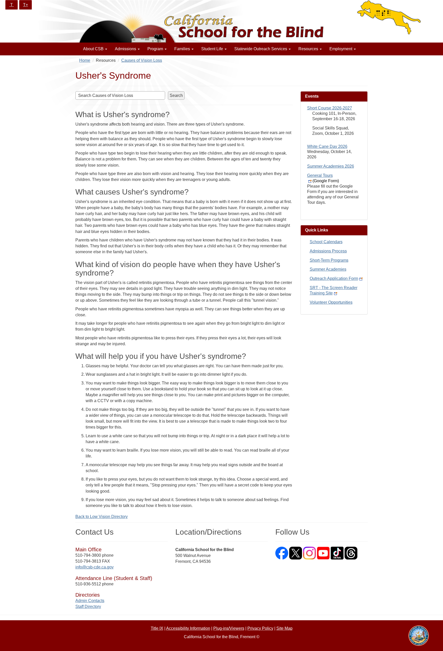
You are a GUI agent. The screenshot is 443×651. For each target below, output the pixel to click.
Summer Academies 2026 (330, 166)
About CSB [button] (94, 49)
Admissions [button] (126, 49)
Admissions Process (328, 251)
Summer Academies (328, 269)
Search (176, 95)
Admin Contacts (89, 600)
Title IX (157, 628)
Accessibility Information (188, 628)
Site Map (284, 628)
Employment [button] (341, 49)
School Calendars (326, 242)
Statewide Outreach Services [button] (261, 49)
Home (84, 60)
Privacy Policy (260, 628)
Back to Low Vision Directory (101, 516)
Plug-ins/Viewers (228, 628)
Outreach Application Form (334, 278)
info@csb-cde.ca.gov (94, 567)
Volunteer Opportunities (331, 302)
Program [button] (155, 49)
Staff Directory (88, 606)
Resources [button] (308, 49)
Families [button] (182, 49)
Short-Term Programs (329, 260)
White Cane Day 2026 (327, 146)
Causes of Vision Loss (141, 60)
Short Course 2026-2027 (329, 108)
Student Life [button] (212, 49)
